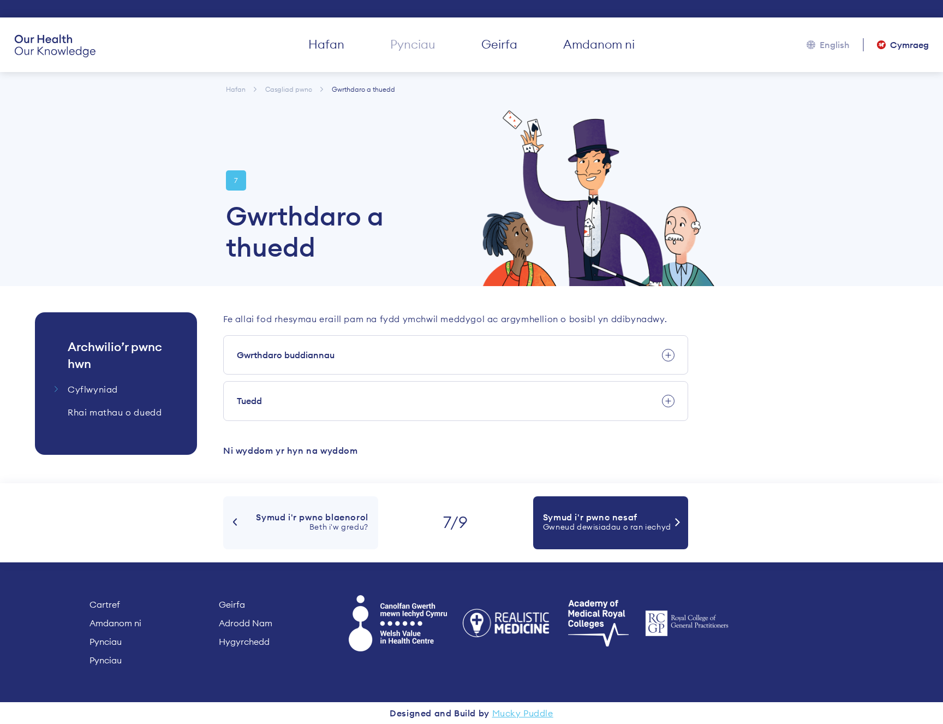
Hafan (326, 44)
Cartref (104, 604)
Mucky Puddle (522, 713)
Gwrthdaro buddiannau (286, 354)
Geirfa (499, 44)
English (835, 44)
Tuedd (249, 400)
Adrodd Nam (245, 623)
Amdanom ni (599, 44)
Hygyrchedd (244, 641)
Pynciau (412, 44)
